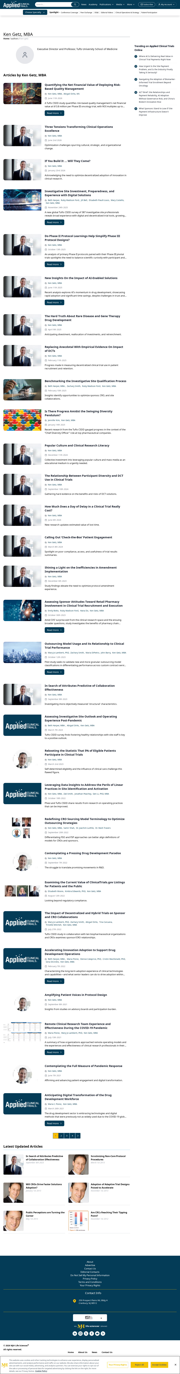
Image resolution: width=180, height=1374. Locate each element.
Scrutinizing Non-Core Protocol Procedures (108, 1158)
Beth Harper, (54, 200)
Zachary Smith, (74, 386)
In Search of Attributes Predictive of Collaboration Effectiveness (44, 1158)
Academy (93, 4)
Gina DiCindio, (52, 961)
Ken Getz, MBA (55, 135)
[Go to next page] (77, 1136)
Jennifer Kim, (54, 420)
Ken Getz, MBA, (55, 93)
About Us (82, 1352)
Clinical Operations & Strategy (127, 12)
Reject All (139, 1364)
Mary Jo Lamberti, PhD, (58, 652)
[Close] (175, 1365)
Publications (105, 4)
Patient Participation (149, 12)
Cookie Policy (41, 1371)
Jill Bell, (84, 200)
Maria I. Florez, (55, 1104)
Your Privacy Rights (90, 1285)
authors (14, 38)
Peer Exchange (86, 12)
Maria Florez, (73, 959)
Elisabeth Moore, (56, 891)
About (90, 1261)
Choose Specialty (33, 12)
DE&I (96, 12)
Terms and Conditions (90, 1282)
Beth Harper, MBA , (57, 386)
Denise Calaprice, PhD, (91, 959)
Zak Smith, (68, 793)
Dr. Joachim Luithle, (85, 828)
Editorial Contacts (90, 1271)
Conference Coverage (69, 12)
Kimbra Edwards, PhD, (75, 891)
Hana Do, (84, 610)
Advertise (90, 1265)
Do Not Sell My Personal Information (90, 1275)
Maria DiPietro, (93, 652)
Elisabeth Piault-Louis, (99, 200)
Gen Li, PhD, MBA (101, 793)
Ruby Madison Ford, (70, 200)
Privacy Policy (90, 1278)
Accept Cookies (159, 1364)
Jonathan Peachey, (83, 793)
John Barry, (106, 652)
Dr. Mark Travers (103, 828)
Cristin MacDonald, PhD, (114, 959)
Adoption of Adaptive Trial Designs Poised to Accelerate (110, 1186)
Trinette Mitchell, (54, 924)
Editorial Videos (107, 12)
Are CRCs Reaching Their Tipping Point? (109, 1214)
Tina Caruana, (105, 922)
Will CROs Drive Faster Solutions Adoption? (44, 1186)
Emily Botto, (53, 610)
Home (6, 38)
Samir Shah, (69, 828)
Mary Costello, (117, 200)
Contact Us (90, 1268)
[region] (90, 1365)
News (83, 4)
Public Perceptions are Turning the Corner (45, 1214)
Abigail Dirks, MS (72, 93)
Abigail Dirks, (73, 725)
